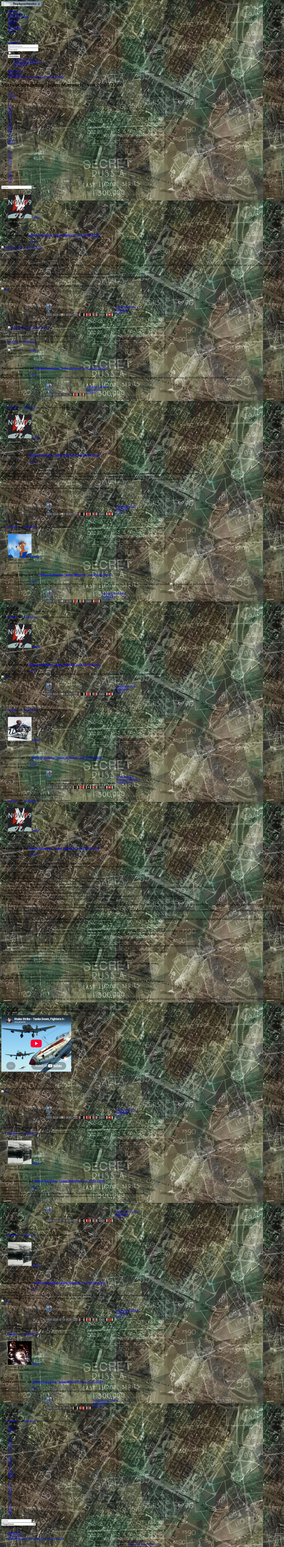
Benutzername (46, 46)
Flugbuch (13, 11)
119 (10, 128)
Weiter (11, 140)
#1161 (33, 1289)
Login (11, 31)
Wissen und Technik (18, 16)
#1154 (33, 374)
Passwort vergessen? (25, 59)
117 (10, 122)
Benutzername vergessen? (27, 62)
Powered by (134, 1544)
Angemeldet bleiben (22, 53)
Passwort (43, 49)
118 (10, 125)
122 (10, 137)
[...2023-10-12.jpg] (21, 247)
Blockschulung (16, 13)
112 (10, 107)
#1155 (33, 461)
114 (10, 113)
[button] (13, 42)
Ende (10, 143)
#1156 (33, 581)
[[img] (5, 288)
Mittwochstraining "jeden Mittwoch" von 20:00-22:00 (64, 235)
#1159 (33, 854)
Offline (36, 217)
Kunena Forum (148, 1544)
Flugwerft (13, 19)
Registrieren (20, 65)
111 (10, 104)
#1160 (33, 1187)
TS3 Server (14, 25)
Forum (11, 22)
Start (10, 93)
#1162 (33, 1388)
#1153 (33, 241)
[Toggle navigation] (2, 38)
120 (10, 131)
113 (10, 110)
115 (10, 116)
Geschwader (14, 28)
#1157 (33, 671)
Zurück (11, 95)
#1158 (33, 764)
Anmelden (14, 56)
